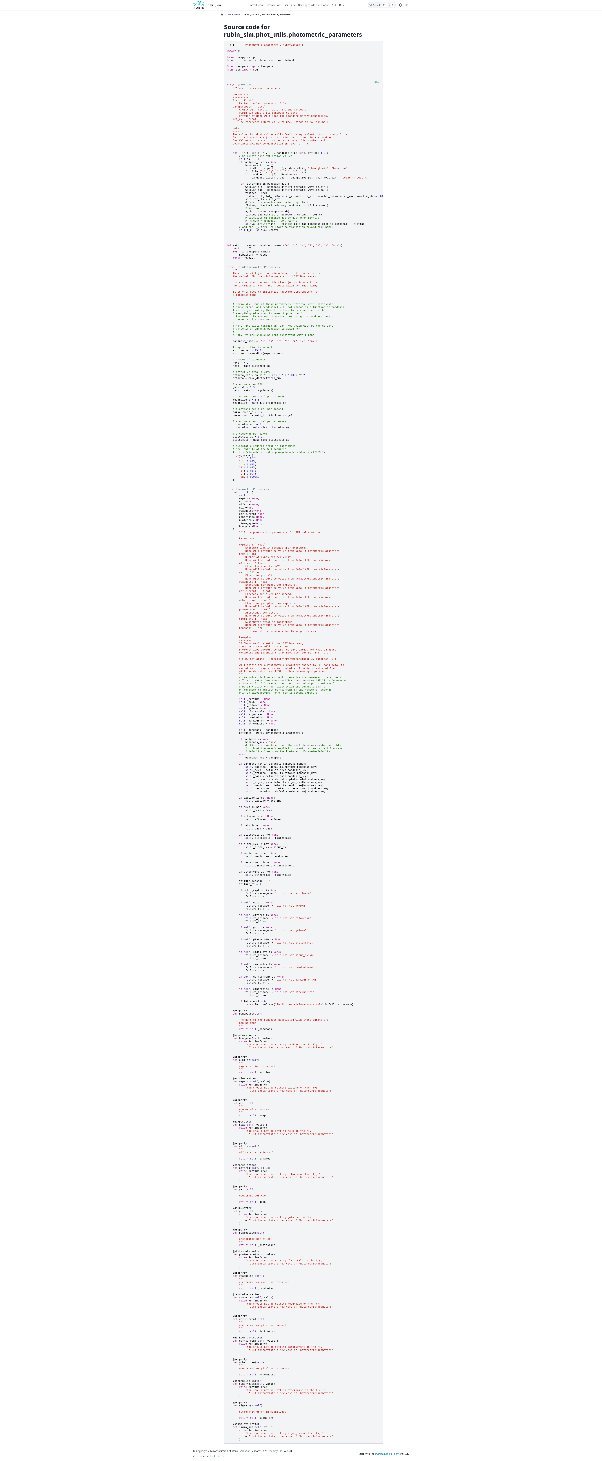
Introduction (257, 5)
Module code (233, 14)
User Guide (289, 5)
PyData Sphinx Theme (388, 1454)
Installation (273, 5)
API (334, 5)
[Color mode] (400, 5)
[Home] (222, 14)
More (342, 5)
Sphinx (214, 1456)
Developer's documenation (313, 5)
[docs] (377, 81)
